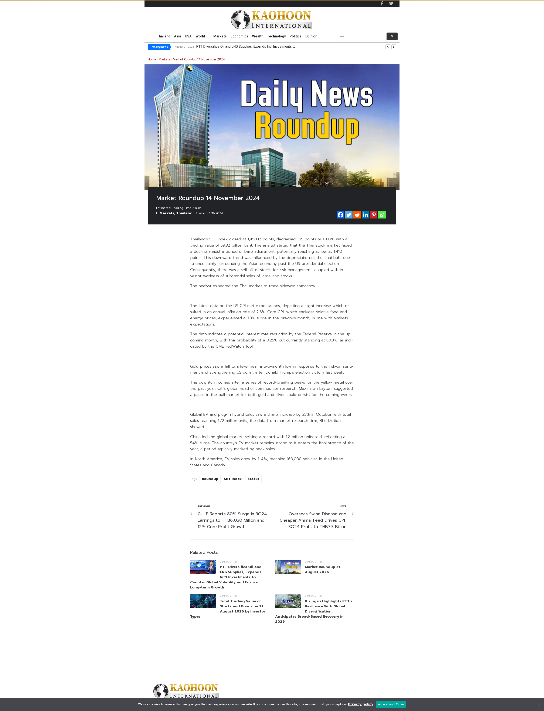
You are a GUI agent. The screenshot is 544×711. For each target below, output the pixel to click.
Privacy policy (360, 704)
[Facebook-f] (381, 3)
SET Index (233, 478)
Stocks (253, 478)
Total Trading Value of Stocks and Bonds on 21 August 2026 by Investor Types (227, 609)
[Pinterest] (373, 214)
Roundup (210, 478)
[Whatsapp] (382, 214)
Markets (164, 59)
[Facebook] (340, 214)
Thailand (184, 213)
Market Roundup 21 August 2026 (322, 569)
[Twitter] (391, 3)
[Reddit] (357, 214)
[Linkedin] (365, 214)
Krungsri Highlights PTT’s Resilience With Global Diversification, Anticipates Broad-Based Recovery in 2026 (313, 611)
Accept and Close (391, 704)
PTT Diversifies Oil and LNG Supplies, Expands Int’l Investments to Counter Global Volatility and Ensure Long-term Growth (226, 577)
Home (152, 59)
